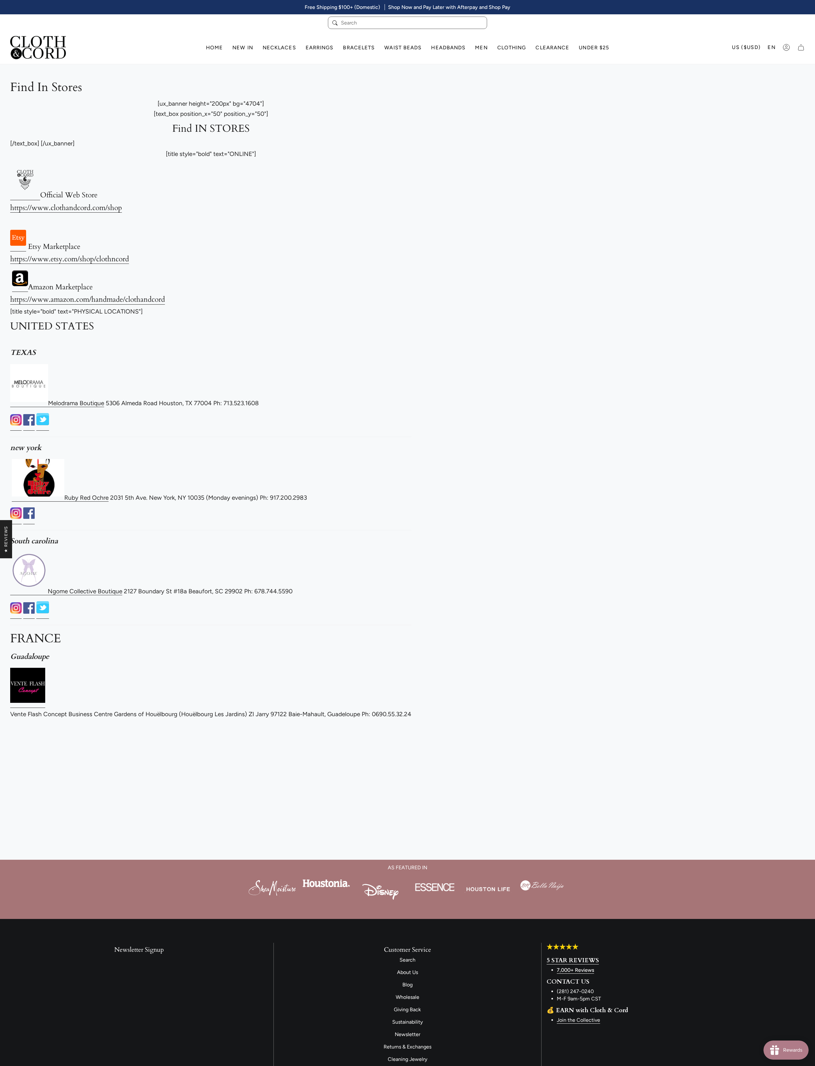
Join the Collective (578, 1020)
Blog (407, 985)
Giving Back (407, 1009)
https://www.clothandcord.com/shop (66, 208)
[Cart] (801, 47)
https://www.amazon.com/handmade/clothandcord (87, 299)
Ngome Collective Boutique (85, 591)
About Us (407, 972)
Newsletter (407, 1034)
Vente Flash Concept (38, 714)
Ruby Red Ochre (86, 497)
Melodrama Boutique (76, 403)
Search (407, 960)
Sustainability (407, 1022)
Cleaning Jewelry (407, 1059)
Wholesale (407, 997)
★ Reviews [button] (6, 539)
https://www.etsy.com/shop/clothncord (69, 259)
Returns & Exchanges (407, 1047)
